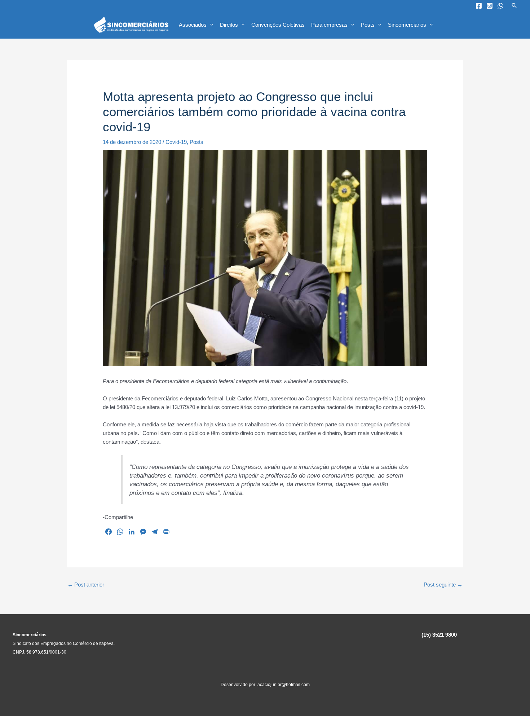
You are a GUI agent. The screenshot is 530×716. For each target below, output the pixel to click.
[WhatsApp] (500, 6)
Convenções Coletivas (278, 25)
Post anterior (85, 584)
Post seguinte (443, 584)
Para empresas (329, 25)
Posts (368, 25)
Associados (193, 25)
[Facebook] (479, 6)
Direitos (229, 25)
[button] (514, 5)
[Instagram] (489, 6)
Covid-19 (176, 142)
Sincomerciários (407, 25)
